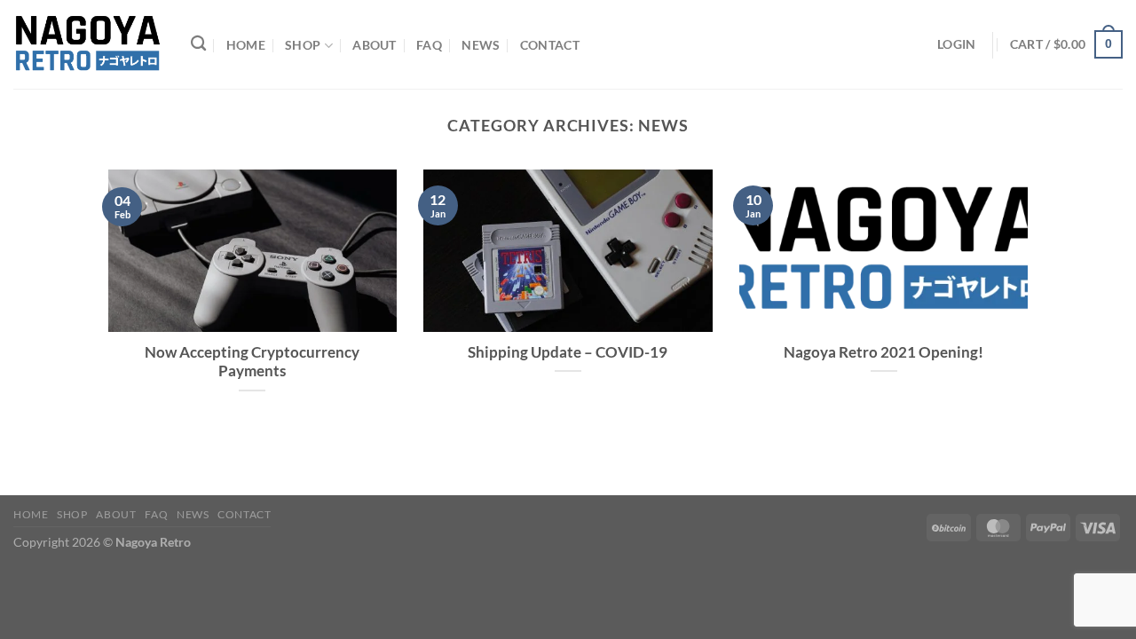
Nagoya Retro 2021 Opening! (883, 352)
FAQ (429, 44)
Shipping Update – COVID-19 (567, 352)
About (374, 44)
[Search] (198, 44)
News (481, 44)
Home (245, 44)
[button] (1066, 44)
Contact (550, 44)
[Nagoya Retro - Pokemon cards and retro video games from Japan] (88, 44)
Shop (302, 44)
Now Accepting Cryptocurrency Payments (252, 362)
